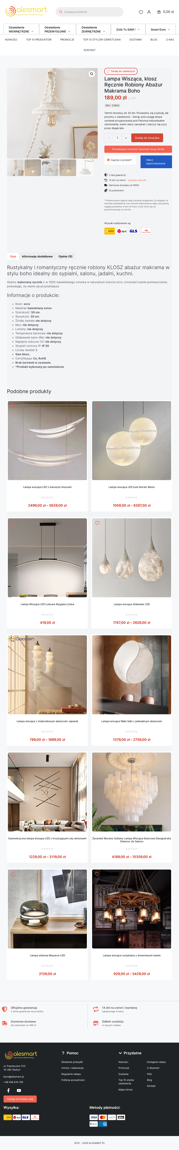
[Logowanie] (149, 12)
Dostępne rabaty (156, 1062)
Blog (154, 39)
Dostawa (136, 39)
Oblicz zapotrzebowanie (155, 162)
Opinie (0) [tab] (66, 256)
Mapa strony (126, 1089)
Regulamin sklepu (71, 1074)
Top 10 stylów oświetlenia (102, 39)
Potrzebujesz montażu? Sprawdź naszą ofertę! (138, 149)
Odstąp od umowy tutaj (20, 1099)
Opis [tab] (13, 256)
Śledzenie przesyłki (72, 1062)
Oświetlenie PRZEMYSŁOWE (55, 29)
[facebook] (8, 1090)
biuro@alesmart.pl (13, 1076)
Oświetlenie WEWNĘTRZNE (19, 29)
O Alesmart (153, 1068)
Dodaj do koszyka (147, 138)
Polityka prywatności (73, 1080)
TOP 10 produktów (39, 39)
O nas (170, 39)
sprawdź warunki (137, 180)
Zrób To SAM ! (125, 29)
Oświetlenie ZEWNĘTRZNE (91, 29)
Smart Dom (158, 29)
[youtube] (19, 1090)
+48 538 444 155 (13, 1082)
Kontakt (89, 50)
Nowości (11, 39)
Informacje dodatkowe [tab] (37, 256)
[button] (92, 74)
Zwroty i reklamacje (72, 1068)
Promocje (67, 39)
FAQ (149, 1074)
